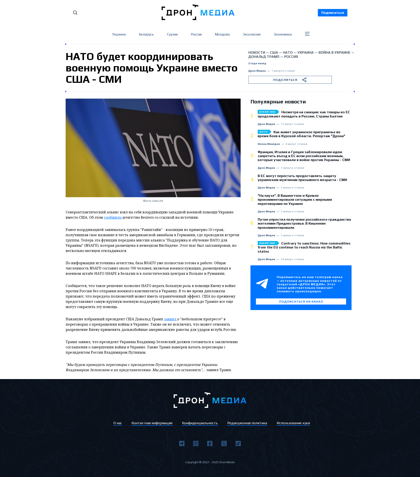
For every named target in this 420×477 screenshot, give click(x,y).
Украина (119, 34)
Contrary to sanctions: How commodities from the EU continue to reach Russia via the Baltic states (304, 247)
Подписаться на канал (301, 301)
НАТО (288, 52)
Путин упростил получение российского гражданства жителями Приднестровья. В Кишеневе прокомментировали (304, 224)
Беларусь (146, 34)
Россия (196, 34)
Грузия (172, 34)
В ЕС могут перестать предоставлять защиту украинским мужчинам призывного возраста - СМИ (302, 178)
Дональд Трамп (263, 57)
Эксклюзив (252, 34)
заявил (170, 319)
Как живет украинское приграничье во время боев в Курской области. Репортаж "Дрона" (301, 134)
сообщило (113, 217)
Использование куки (293, 423)
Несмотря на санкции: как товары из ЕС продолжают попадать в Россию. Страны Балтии (304, 114)
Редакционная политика (247, 423)
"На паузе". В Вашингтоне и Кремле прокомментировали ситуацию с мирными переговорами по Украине (295, 200)
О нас (118, 423)
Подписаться (332, 13)
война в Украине (334, 52)
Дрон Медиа (257, 70)
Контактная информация (151, 423)
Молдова (222, 34)
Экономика (283, 34)
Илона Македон (269, 144)
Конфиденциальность (200, 423)
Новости (256, 52)
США (274, 52)
